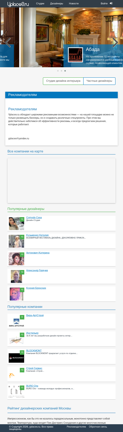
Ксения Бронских (36, 288)
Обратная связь (98, 427)
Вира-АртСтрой (35, 316)
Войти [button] (104, 4)
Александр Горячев (37, 271)
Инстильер (32, 333)
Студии (40, 4)
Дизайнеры (56, 4)
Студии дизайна (63, 81)
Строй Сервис (34, 368)
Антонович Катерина (38, 253)
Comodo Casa (34, 218)
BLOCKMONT (34, 351)
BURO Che (32, 386)
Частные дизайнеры (99, 81)
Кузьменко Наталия (37, 235)
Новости (74, 4)
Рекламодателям (76, 427)
